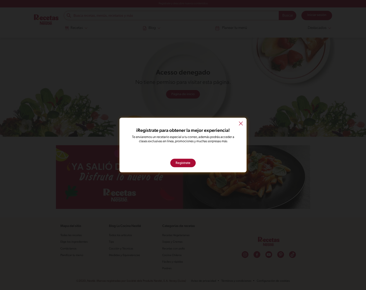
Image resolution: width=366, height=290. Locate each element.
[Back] (240, 124)
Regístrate (183, 163)
